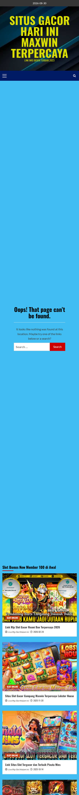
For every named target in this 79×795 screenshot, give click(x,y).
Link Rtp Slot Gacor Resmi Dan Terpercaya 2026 (32, 627)
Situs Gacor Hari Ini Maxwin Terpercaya (39, 36)
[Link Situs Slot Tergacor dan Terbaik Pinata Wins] (39, 735)
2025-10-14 (38, 769)
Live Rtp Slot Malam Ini (18, 632)
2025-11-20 (38, 700)
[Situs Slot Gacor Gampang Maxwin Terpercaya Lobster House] (39, 666)
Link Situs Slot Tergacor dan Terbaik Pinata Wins (32, 765)
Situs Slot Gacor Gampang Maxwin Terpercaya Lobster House (39, 696)
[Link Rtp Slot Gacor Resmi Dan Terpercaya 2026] (39, 598)
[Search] (74, 76)
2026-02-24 (38, 631)
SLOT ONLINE (12, 617)
